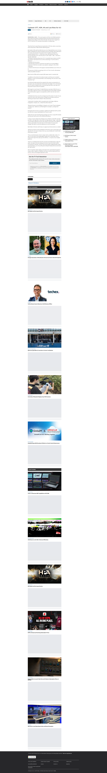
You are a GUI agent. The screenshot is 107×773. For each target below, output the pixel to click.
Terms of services (43, 166)
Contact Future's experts (45, 761)
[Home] (27, 4)
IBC (45, 20)
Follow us (53, 33)
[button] (78, 1)
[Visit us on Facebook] (65, 1)
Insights (36, 4)
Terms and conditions (32, 761)
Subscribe (60, 4)
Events (46, 4)
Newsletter (59, 33)
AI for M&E (66, 20)
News (31, 4)
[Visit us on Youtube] (71, 1)
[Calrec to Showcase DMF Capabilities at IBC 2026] (71, 125)
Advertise (68, 764)
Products (41, 4)
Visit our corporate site (67, 753)
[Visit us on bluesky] (72, 1)
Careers (42, 764)
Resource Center (53, 4)
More (65, 4)
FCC (50, 20)
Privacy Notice (33, 167)
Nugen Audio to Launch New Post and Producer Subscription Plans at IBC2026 (71, 145)
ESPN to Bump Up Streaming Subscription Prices (71, 140)
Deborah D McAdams (36, 29)
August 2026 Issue (38, 20)
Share (30, 33)
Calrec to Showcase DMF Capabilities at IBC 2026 (70, 128)
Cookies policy (68, 761)
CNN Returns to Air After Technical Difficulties (70, 132)
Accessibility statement (32, 764)
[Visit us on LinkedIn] (69, 1)
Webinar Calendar (57, 20)
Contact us (55, 764)
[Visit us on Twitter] (67, 1)
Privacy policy (56, 761)
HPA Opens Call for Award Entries (70, 136)
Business (29, 24)
